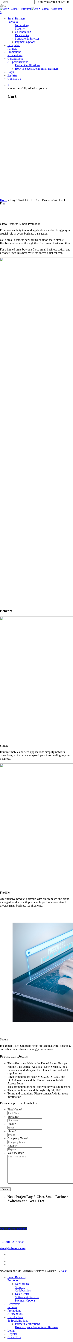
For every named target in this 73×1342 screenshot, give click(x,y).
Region (12, 1145)
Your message (15, 1152)
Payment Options (25, 41)
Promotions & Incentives (14, 53)
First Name (14, 1109)
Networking (22, 25)
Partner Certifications (27, 65)
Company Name (17, 1138)
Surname (13, 1116)
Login (11, 72)
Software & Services (27, 38)
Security (20, 28)
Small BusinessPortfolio (16, 20)
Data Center (22, 35)
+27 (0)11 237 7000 (12, 1241)
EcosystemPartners (13, 47)
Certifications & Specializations (17, 60)
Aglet (64, 1270)
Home (3, 200)
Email (11, 1123)
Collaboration (23, 31)
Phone (11, 1131)
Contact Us (14, 78)
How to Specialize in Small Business (36, 68)
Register (12, 75)
